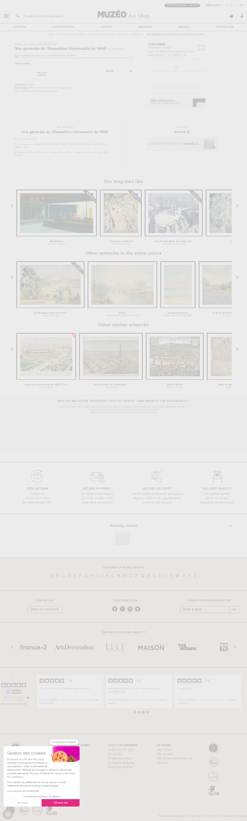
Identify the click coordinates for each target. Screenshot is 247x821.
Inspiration (225, 27)
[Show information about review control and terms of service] (27, 697)
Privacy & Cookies (235, 816)
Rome (122, 314)
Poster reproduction (71, 34)
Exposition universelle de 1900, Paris (46, 385)
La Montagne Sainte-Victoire (50, 314)
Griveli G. (136, 34)
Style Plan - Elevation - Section (108, 34)
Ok (234, 609)
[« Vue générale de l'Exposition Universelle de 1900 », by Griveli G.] (122, 537)
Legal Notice (196, 816)
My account (165, 754)
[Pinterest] (131, 611)
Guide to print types (121, 749)
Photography (63, 27)
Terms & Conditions (172, 816)
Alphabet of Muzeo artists (123, 568)
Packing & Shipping (121, 762)
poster (36, 144)
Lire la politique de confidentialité (23, 791)
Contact (214, 816)
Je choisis (22, 802)
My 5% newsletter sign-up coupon (174, 760)
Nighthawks (56, 242)
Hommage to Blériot (121, 242)
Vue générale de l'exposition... (111, 385)
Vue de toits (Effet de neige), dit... (173, 242)
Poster (106, 27)
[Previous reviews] (33, 691)
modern (55, 144)
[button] (8, 814)
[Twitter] (138, 611)
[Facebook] (116, 611)
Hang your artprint (120, 767)
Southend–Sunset (178, 314)
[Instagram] (123, 611)
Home (50, 34)
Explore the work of (174, 144)
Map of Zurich (175, 385)
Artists (184, 27)
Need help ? (214, 5)
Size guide (115, 754)
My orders (164, 749)
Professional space (182, 5)
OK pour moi (61, 802)
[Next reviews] (244, 691)
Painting (19, 27)
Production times (119, 758)
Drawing (145, 27)
